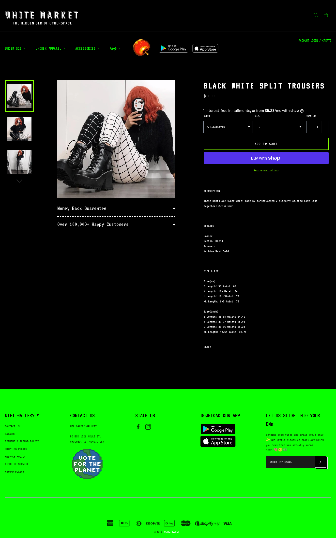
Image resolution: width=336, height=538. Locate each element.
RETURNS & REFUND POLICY (22, 441)
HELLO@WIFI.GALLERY (83, 426)
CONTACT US (12, 426)
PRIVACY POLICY (15, 456)
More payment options (266, 170)
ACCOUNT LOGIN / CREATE (315, 41)
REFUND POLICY (14, 471)
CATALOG (10, 434)
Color (207, 115)
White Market (171, 532)
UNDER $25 (14, 48)
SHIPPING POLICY (16, 449)
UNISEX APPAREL (49, 48)
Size (257, 115)
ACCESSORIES (86, 48)
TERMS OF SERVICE (17, 464)
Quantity (311, 115)
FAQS (114, 48)
